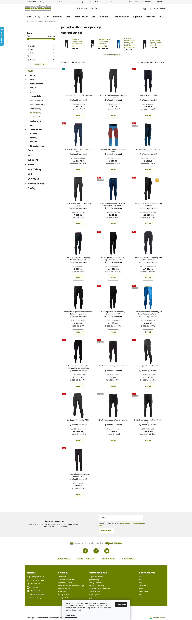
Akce (42, 50)
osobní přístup (94, 592)
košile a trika (35, 121)
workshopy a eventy (96, 586)
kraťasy (33, 92)
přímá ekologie (94, 580)
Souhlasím (121, 604)
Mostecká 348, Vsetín (38, 594)
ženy (30, 150)
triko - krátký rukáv (37, 100)
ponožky (33, 138)
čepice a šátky (36, 129)
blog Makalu (63, 558)
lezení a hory (34, 169)
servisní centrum (86, 558)
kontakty (41, 2)
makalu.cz (34, 587)
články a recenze (95, 583)
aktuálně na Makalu (63, 2)
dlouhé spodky (35, 113)
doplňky (33, 142)
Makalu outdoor (36, 584)
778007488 (31, 2)
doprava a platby (64, 589)
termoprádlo (35, 96)
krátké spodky (35, 108)
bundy (32, 75)
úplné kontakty (35, 598)
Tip (42, 56)
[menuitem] (29, 16)
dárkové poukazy (37, 146)
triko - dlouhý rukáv (37, 104)
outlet (141, 598)
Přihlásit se (106, 530)
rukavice (33, 133)
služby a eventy (36, 183)
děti (30, 174)
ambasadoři (108, 558)
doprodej (42, 60)
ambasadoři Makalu (107, 2)
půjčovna (92, 598)
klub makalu (128, 558)
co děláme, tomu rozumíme (99, 589)
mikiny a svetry (36, 84)
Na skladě (42, 46)
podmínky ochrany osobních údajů (71, 586)
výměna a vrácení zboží (89, 2)
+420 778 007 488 (37, 580)
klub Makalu (50, 2)
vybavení (33, 159)
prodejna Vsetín (64, 595)
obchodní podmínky (65, 583)
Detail (78, 115)
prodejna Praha (63, 598)
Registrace (159, 2)
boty (32, 125)
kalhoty (33, 88)
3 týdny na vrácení (96, 577)
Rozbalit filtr (40, 64)
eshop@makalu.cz (37, 577)
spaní (31, 164)
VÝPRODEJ (33, 178)
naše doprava (94, 595)
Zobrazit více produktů (112, 55)
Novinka (42, 53)
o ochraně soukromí (73, 610)
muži (30, 70)
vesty (32, 79)
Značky (32, 188)
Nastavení (70, 615)
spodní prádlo (35, 117)
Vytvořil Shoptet (159, 618)
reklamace (75, 2)
